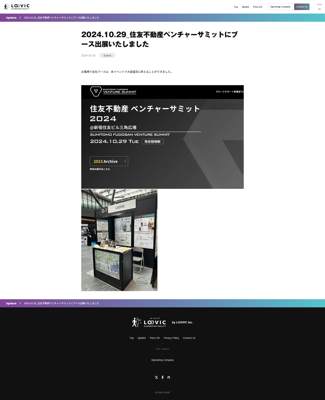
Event (107, 55)
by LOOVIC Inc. (182, 322)
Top (236, 6)
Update (11, 18)
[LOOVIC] (16, 6)
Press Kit (257, 6)
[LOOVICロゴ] (149, 322)
